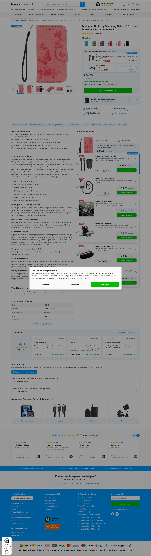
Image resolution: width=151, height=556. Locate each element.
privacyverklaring (79, 278)
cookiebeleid (63, 278)
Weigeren (46, 284)
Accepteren (105, 284)
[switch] (7, 552)
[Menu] (10, 538)
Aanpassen (75, 284)
